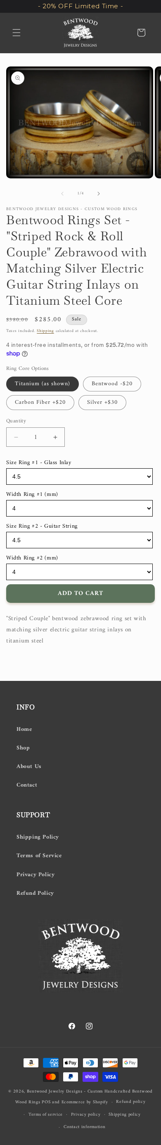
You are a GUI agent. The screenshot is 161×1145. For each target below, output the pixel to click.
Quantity (16, 421)
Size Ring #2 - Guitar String (42, 526)
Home (24, 729)
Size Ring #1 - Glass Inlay (38, 463)
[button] (16, 33)
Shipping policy (125, 1115)
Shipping (45, 330)
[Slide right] (99, 194)
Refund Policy (35, 893)
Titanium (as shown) (42, 384)
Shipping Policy (38, 837)
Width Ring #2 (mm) (32, 558)
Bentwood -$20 (112, 384)
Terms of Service (39, 856)
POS (46, 1102)
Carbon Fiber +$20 (40, 402)
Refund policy (130, 1102)
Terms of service (45, 1115)
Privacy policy (86, 1115)
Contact (27, 785)
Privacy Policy (35, 875)
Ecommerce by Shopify (85, 1102)
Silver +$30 (102, 402)
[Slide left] (62, 194)
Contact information (84, 1127)
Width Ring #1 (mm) (32, 494)
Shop (23, 748)
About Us (29, 766)
